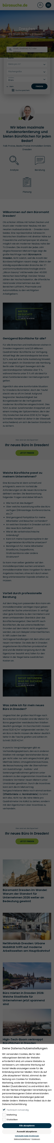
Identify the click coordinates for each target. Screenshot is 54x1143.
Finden (39, 86)
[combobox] (13, 50)
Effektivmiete (11, 794)
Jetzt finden (27, 453)
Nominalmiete (29, 794)
